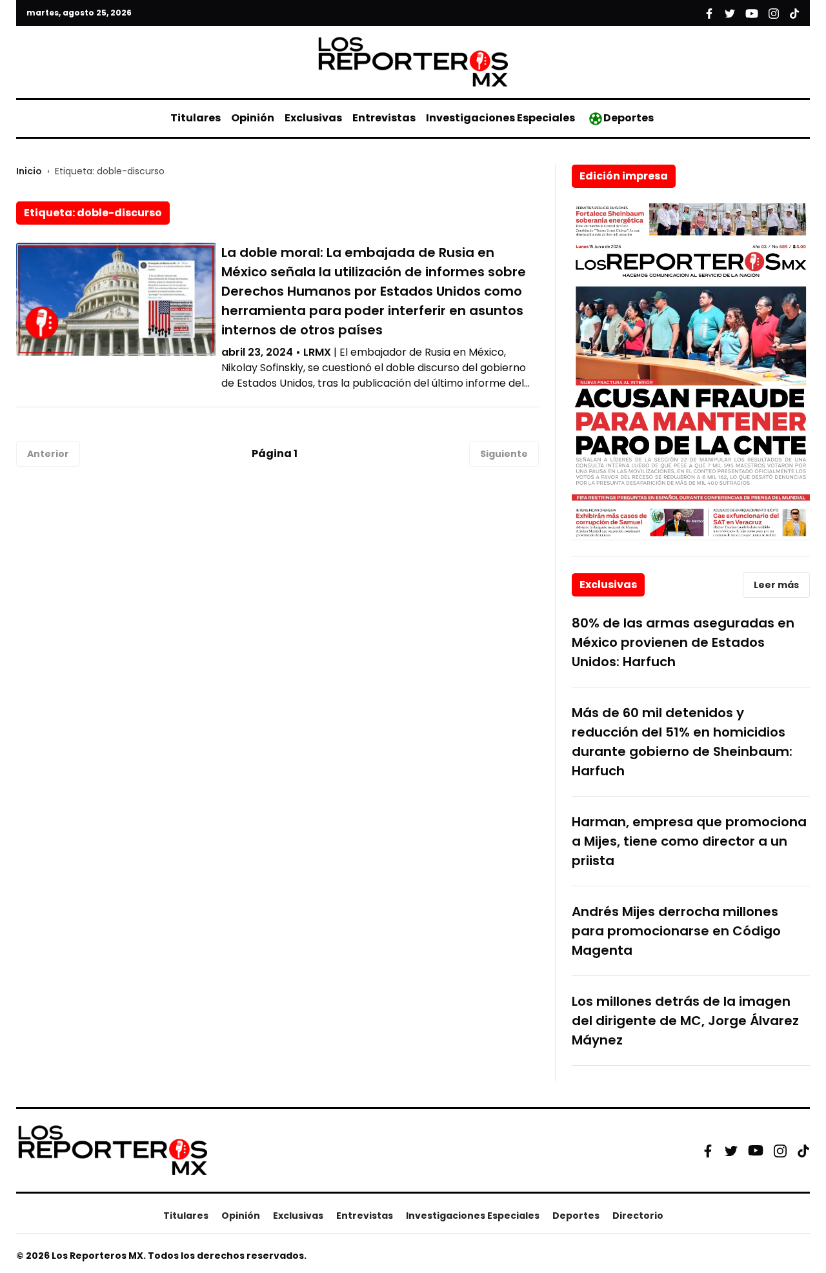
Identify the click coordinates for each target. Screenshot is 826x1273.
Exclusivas (313, 117)
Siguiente (504, 453)
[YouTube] (755, 1151)
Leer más (776, 584)
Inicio (29, 171)
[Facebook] (707, 1150)
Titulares (195, 117)
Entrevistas (384, 117)
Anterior (48, 453)
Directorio (637, 1215)
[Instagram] (780, 1150)
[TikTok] (803, 1150)
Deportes (628, 117)
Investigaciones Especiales (500, 117)
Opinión (252, 117)
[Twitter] (731, 1150)
